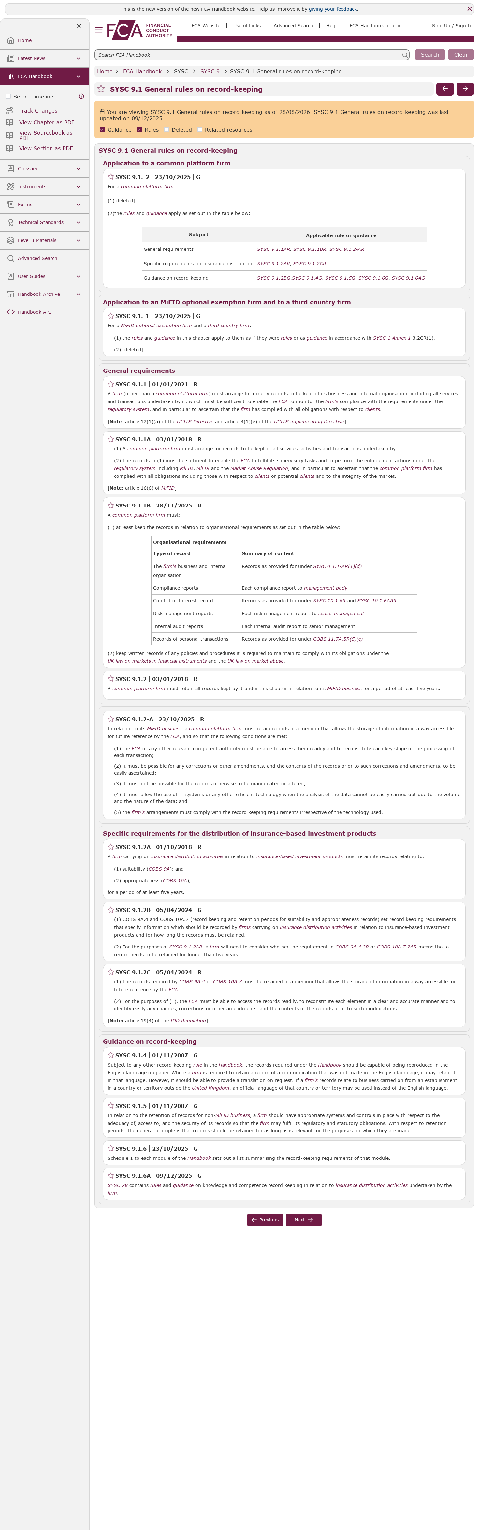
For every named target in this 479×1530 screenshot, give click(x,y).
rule (197, 1065)
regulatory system (128, 409)
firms (245, 927)
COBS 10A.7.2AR (397, 946)
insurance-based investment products (299, 856)
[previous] (445, 89)
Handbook (230, 1065)
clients (372, 409)
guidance (156, 213)
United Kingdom (210, 1088)
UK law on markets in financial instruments (157, 661)
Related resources (228, 130)
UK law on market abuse (255, 661)
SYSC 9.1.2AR (185, 946)
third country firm (228, 325)
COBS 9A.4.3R (352, 946)
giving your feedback (333, 9)
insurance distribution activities (187, 856)
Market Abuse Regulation (259, 468)
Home (105, 71)
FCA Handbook (142, 71)
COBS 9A (159, 868)
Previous (269, 1219)
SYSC (181, 71)
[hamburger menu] (98, 30)
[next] (465, 89)
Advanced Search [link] (293, 25)
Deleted (182, 130)
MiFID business (344, 688)
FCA (283, 401)
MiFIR (203, 468)
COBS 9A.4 (192, 981)
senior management (341, 613)
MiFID (186, 468)
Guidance (120, 130)
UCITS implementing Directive (309, 421)
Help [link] (331, 25)
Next (300, 1219)
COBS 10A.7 (227, 981)
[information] (81, 96)
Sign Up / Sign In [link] (452, 25)
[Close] (469, 8)
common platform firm (147, 186)
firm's (331, 401)
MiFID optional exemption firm (156, 325)
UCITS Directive (195, 421)
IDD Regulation (188, 1020)
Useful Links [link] (247, 25)
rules (129, 213)
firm (117, 393)
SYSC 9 (210, 71)
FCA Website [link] (206, 25)
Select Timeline (33, 96)
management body (325, 588)
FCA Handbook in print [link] (376, 25)
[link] (140, 29)
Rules (152, 130)
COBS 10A (175, 880)
